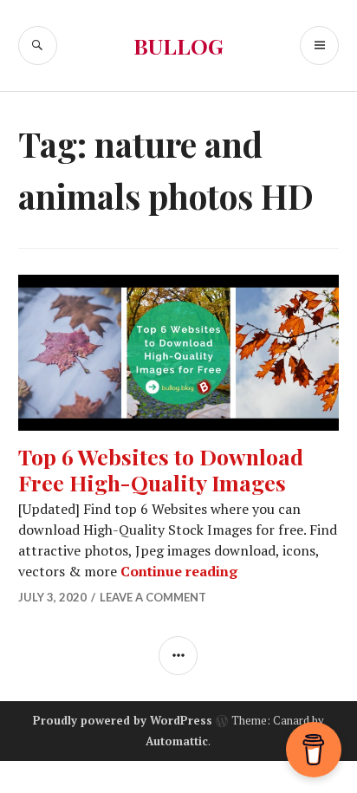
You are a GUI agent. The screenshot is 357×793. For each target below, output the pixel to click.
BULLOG (178, 45)
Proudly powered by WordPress (122, 720)
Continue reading (178, 571)
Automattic (177, 741)
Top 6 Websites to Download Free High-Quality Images (160, 469)
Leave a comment (153, 597)
